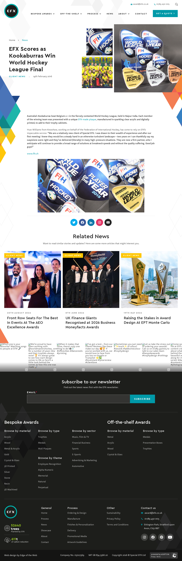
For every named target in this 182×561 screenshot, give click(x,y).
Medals (42, 443)
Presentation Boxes (153, 443)
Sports (75, 449)
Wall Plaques (44, 449)
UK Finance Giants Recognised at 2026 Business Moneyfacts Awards (90, 322)
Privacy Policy (113, 519)
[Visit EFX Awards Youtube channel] (170, 537)
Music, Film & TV (80, 437)
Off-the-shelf (69, 14)
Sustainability (113, 513)
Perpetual (43, 487)
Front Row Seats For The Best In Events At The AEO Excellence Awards (32, 322)
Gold (6, 455)
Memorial (43, 476)
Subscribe (142, 399)
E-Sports (76, 455)
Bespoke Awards (41, 14)
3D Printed (9, 466)
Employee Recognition (49, 464)
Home (12, 40)
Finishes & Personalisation (80, 525)
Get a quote (164, 14)
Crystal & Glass (11, 460)
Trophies (42, 437)
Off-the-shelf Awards (128, 422)
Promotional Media (77, 536)
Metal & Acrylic (12, 449)
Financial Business (81, 443)
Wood (7, 443)
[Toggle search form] (176, 4)
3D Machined (10, 490)
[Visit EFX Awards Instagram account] (144, 537)
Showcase (46, 530)
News (110, 14)
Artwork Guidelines (77, 542)
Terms (158, 556)
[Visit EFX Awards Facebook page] (153, 537)
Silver (7, 472)
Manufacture (73, 519)
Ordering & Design (76, 513)
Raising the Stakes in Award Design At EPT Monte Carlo (147, 320)
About (122, 14)
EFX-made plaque (87, 119)
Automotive (78, 466)
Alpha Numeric (45, 470)
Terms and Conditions (118, 525)
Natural (42, 482)
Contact (141, 14)
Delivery (71, 530)
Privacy (153, 556)
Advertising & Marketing (84, 460)
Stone (7, 478)
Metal (110, 437)
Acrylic (7, 437)
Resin (7, 484)
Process (92, 14)
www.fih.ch (32, 154)
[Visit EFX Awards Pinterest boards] (161, 537)
